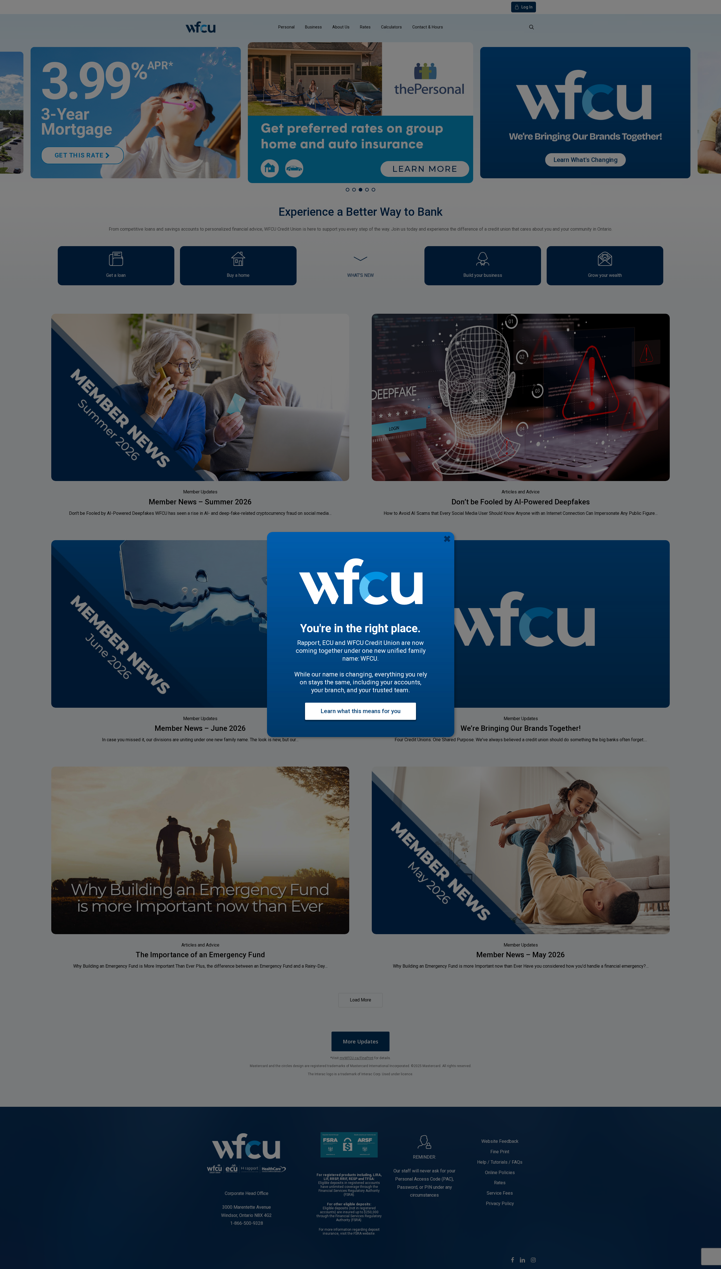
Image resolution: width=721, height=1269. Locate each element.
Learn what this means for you (360, 711)
